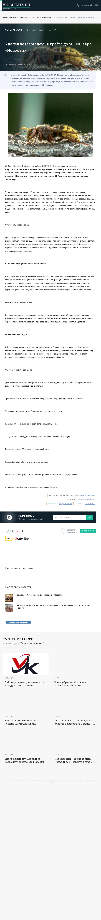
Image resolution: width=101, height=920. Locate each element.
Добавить (72, 531)
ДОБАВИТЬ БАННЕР (18, 622)
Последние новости (29, 17)
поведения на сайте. (65, 504)
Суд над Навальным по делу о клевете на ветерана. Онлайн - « (73, 722)
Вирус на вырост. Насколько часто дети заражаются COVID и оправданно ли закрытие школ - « (25, 760)
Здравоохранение (48, 17)
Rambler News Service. (88, 495)
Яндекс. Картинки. (89, 499)
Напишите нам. (90, 504)
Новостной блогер (10, 17)
